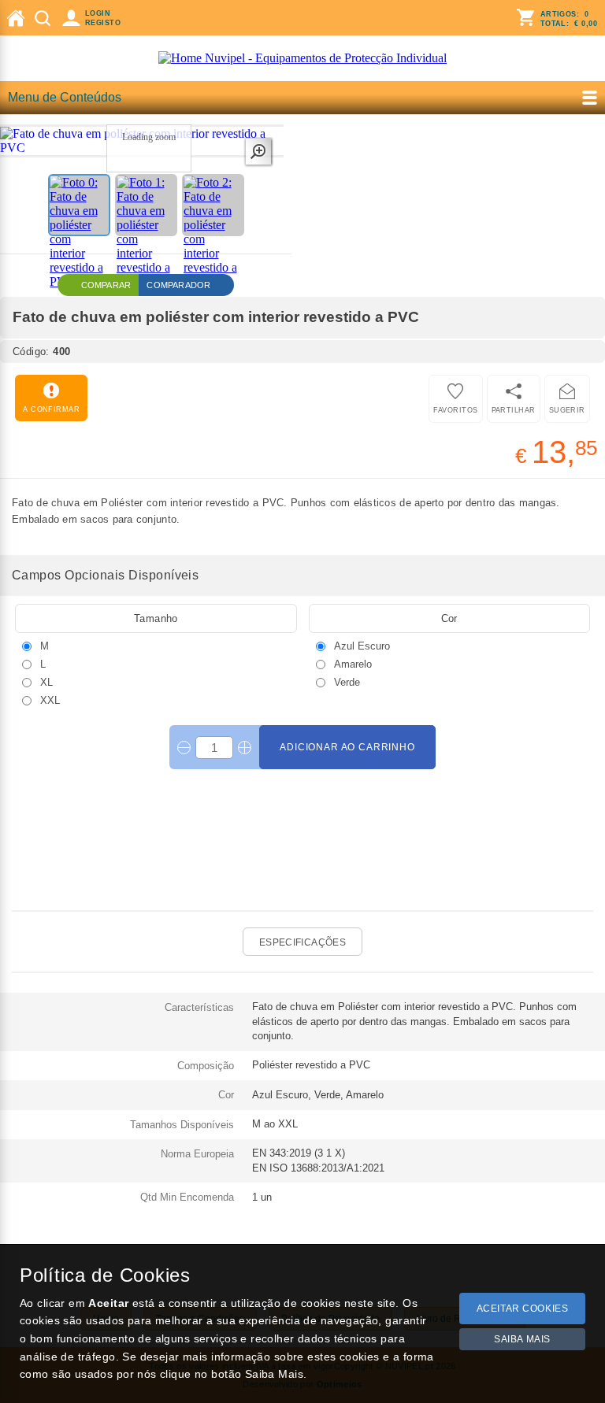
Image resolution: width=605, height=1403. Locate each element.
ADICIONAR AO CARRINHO (347, 747)
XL (45, 681)
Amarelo (351, 663)
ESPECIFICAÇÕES (302, 942)
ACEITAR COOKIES (523, 1308)
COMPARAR (106, 285)
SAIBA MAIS (522, 1339)
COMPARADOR (178, 285)
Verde (345, 681)
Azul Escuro (360, 645)
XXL (48, 699)
